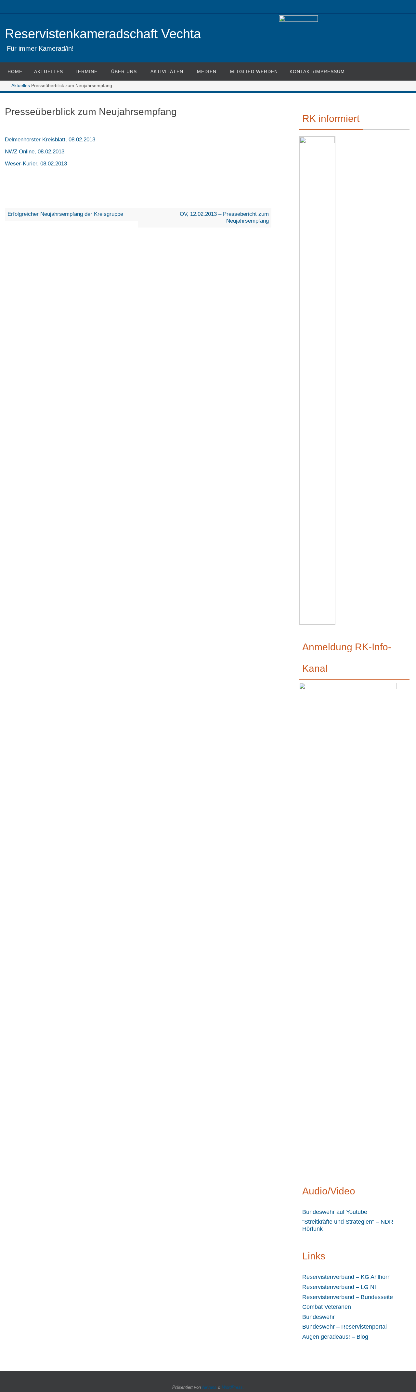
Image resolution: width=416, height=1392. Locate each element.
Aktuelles (20, 85)
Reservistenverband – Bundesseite (347, 1297)
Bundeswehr (318, 1317)
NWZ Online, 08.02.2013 (34, 152)
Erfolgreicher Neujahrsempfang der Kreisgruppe (65, 214)
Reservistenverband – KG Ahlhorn (346, 1277)
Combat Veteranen (326, 1307)
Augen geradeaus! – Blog (335, 1336)
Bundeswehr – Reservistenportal (344, 1326)
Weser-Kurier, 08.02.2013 (36, 164)
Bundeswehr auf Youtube (334, 1212)
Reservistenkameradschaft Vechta (103, 34)
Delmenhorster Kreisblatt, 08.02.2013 (50, 140)
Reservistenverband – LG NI (339, 1287)
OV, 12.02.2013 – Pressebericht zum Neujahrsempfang (224, 217)
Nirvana (209, 1387)
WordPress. (233, 1387)
